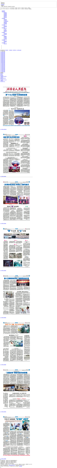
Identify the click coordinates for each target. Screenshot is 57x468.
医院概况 (5, 12)
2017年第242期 (2, 66)
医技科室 (5, 26)
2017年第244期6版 (3, 364)
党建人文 (3, 35)
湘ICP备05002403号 (12, 465)
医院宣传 (3, 27)
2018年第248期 (2, 62)
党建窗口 (5, 36)
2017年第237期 (2, 70)
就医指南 (3, 18)
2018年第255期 (2, 55)
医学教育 (5, 34)
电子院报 (14, 50)
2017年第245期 (2, 63)
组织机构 (5, 14)
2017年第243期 (2, 65)
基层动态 (5, 37)
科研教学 (3, 32)
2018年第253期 (2, 57)
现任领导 (5, 13)
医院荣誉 (5, 15)
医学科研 (5, 33)
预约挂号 (5, 19)
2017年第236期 (2, 71)
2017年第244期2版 (3, 176)
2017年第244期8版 (3, 458)
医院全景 (5, 17)
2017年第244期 (19, 50)
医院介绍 (3, 11)
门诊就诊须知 (6, 21)
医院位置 (5, 22)
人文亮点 (5, 38)
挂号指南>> (3, 4)
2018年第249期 (2, 61)
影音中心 (5, 31)
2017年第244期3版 (3, 223)
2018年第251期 (2, 59)
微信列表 (5, 43)
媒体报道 (5, 30)
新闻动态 (5, 28)
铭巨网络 (20, 466)
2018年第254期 (2, 56)
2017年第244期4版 (3, 270)
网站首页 (6, 50)
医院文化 (5, 16)
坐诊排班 (5, 20)
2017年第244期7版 (3, 411)
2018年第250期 (2, 60)
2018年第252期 (2, 58)
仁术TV (5, 29)
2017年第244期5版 (3, 317)
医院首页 (3, 10)
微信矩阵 (3, 42)
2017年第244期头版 (3, 129)
